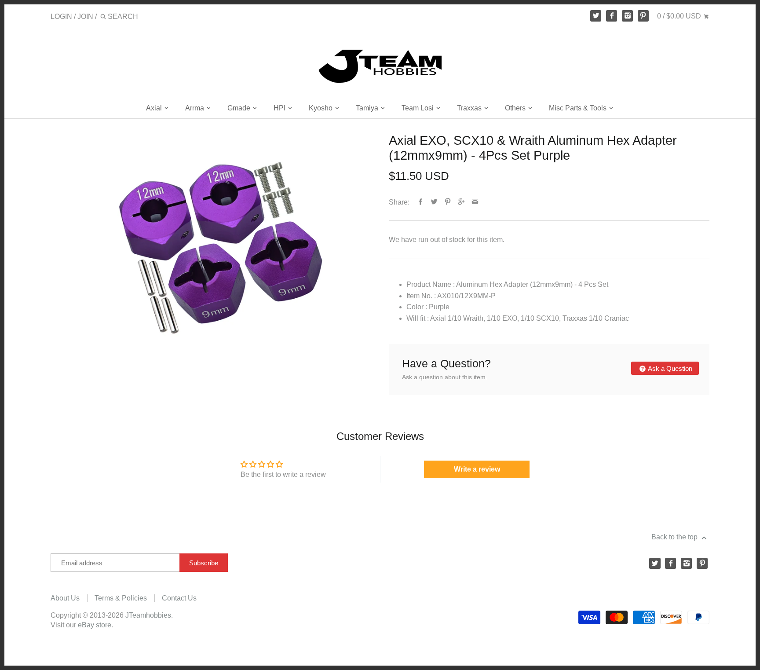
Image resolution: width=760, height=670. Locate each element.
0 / (679, 16)
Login (61, 16)
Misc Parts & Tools (578, 108)
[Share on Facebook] (420, 202)
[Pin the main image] (448, 202)
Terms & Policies (121, 598)
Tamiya (368, 108)
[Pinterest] (643, 16)
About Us (65, 598)
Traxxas (470, 108)
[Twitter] (596, 16)
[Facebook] (612, 16)
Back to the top (675, 537)
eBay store (94, 625)
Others (516, 108)
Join (85, 16)
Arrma (195, 108)
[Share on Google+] (461, 202)
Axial (155, 108)
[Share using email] (475, 202)
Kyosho (321, 108)
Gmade (239, 108)
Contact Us (179, 598)
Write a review (477, 469)
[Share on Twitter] (434, 202)
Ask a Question (669, 368)
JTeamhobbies (148, 615)
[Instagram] (627, 16)
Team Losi (418, 108)
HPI (280, 108)
